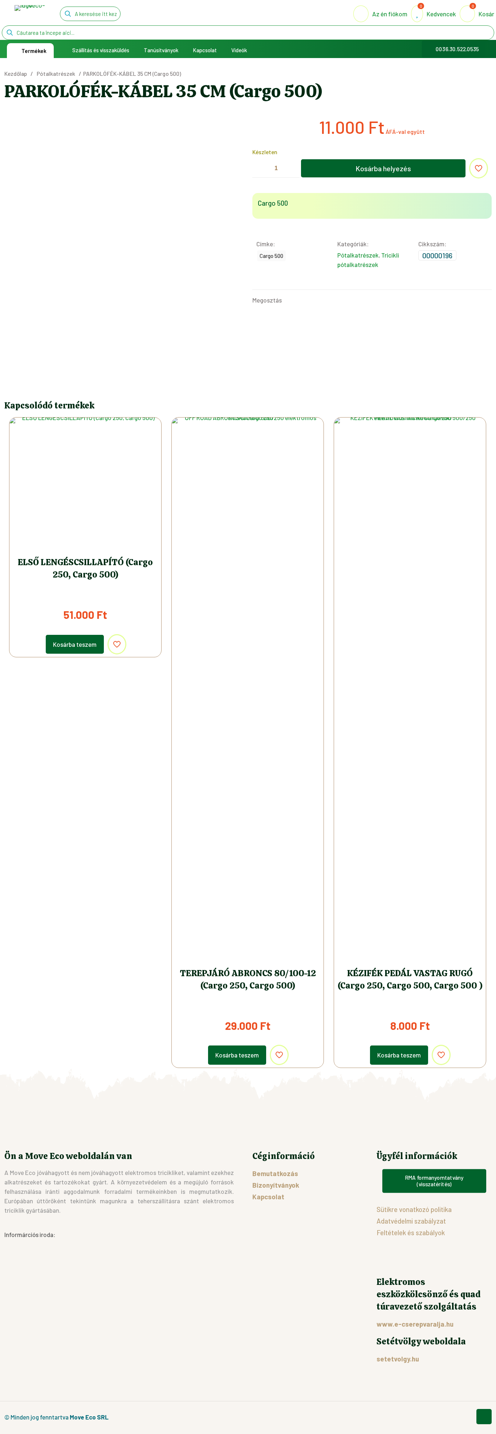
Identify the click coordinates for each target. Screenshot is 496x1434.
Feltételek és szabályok (411, 1232)
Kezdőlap (15, 73)
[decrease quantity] (260, 168)
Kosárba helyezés (383, 168)
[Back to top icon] (484, 1416)
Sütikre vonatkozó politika (414, 1209)
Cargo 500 (271, 255)
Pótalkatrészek (56, 73)
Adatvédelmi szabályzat (411, 1221)
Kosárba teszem (75, 644)
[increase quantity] (291, 168)
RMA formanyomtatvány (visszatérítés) (434, 1180)
